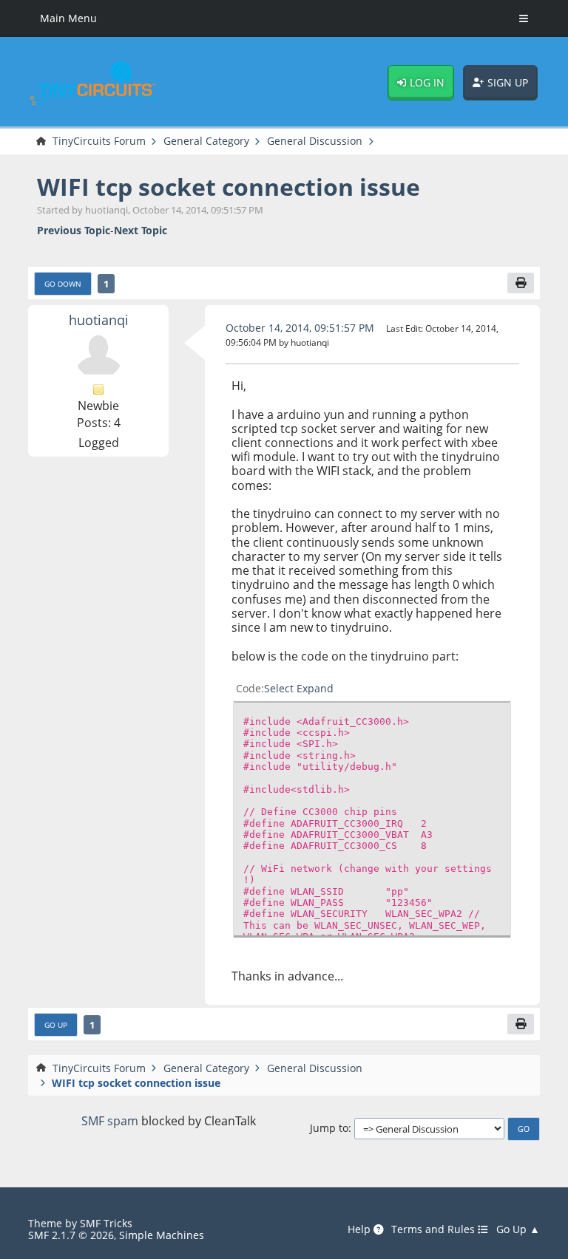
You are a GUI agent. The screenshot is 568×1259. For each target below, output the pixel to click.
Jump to (329, 1128)
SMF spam (109, 1121)
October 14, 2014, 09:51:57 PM (300, 328)
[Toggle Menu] (523, 18)
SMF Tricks (106, 1223)
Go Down (62, 284)
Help (360, 1229)
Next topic (140, 230)
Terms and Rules (434, 1229)
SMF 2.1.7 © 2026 (71, 1235)
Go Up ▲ (518, 1229)
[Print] (520, 283)
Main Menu (68, 18)
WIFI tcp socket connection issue (228, 186)
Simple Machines (161, 1235)
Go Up (55, 1025)
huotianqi (99, 319)
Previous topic (73, 230)
